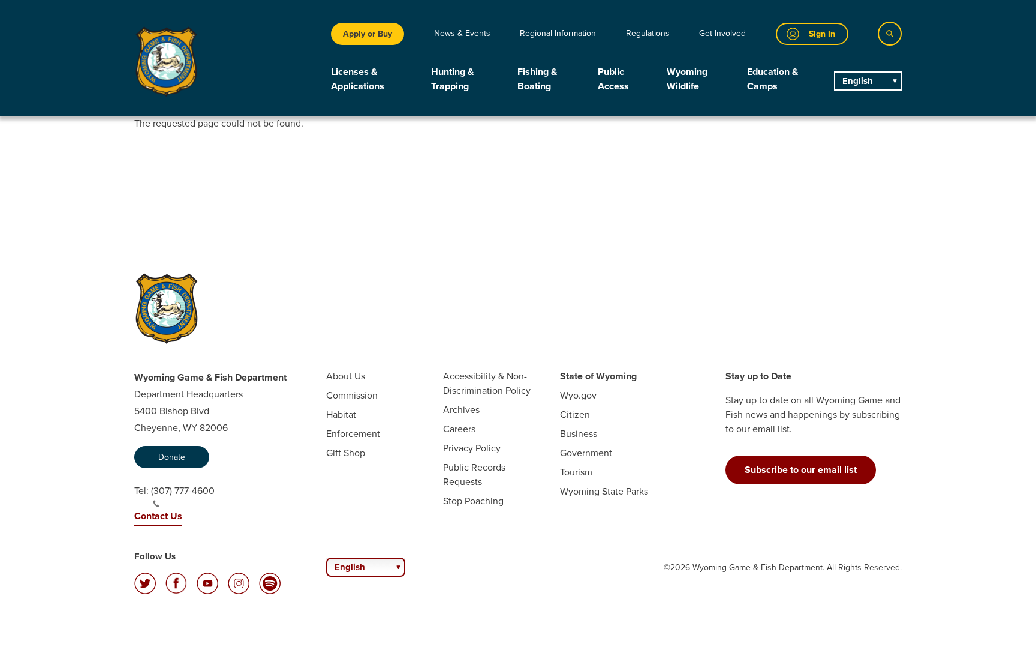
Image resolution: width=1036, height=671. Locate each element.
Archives (461, 410)
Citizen (575, 414)
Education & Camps (772, 79)
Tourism (576, 472)
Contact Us (158, 516)
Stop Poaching (473, 501)
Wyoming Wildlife (687, 79)
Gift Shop (345, 453)
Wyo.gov (578, 395)
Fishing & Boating (537, 79)
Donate (171, 457)
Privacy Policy (472, 448)
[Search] (890, 34)
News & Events (462, 33)
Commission (352, 395)
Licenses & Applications (357, 79)
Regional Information (558, 33)
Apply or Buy (367, 34)
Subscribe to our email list (801, 470)
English (857, 81)
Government (586, 453)
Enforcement (353, 434)
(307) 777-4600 (183, 491)
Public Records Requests (474, 474)
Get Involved (722, 33)
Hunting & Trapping (452, 79)
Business (578, 434)
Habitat (341, 414)
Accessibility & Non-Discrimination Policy (487, 383)
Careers (459, 429)
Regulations (648, 33)
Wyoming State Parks (604, 491)
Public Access (613, 79)
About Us (345, 376)
